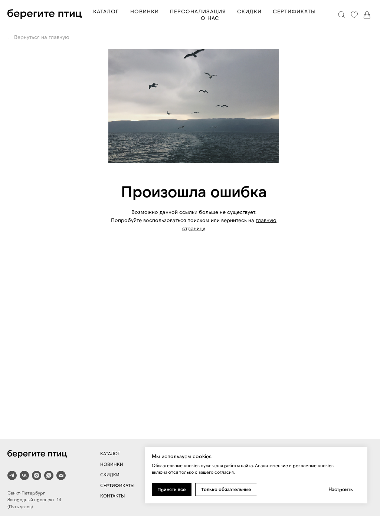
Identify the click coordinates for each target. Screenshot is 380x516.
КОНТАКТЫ (112, 495)
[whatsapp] (48, 475)
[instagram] (36, 475)
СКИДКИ (249, 11)
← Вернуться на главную (38, 37)
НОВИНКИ (144, 11)
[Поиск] (341, 15)
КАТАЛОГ (106, 11)
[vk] (24, 475)
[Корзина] (367, 15)
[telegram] (12, 475)
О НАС (210, 18)
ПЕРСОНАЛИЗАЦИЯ (198, 11)
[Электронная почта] (61, 475)
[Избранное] (354, 15)
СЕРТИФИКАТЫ (294, 11)
